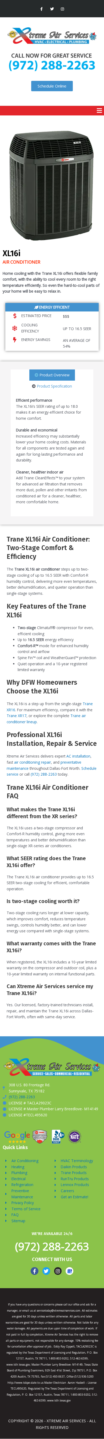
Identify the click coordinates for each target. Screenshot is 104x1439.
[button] (99, 110)
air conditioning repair (32, 762)
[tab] (52, 375)
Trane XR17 (16, 715)
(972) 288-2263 (44, 774)
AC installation (78, 756)
